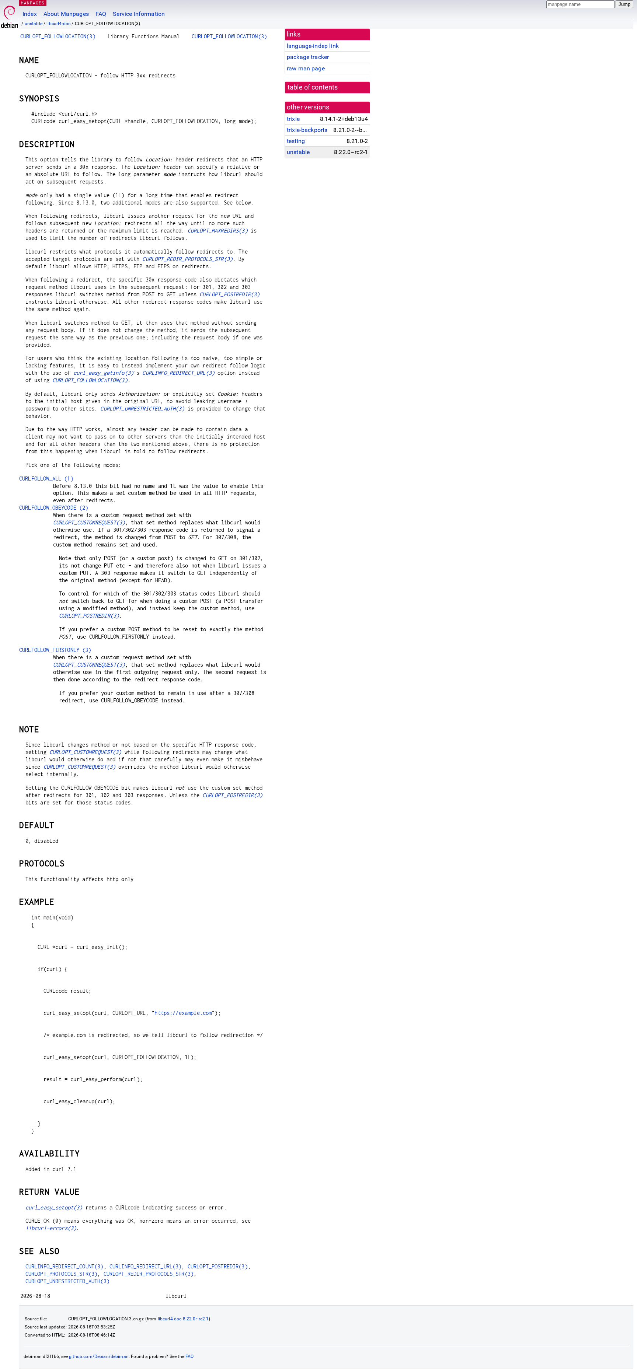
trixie (293, 118)
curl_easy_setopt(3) (54, 1207)
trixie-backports (307, 129)
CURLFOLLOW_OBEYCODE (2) (53, 507)
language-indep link (313, 45)
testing (296, 140)
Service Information (139, 13)
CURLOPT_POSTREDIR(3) (229, 294)
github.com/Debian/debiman (99, 1356)
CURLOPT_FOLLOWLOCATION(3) (57, 36)
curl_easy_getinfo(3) (103, 373)
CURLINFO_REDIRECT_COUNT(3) (64, 1266)
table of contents (313, 87)
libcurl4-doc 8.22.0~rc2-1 (183, 1318)
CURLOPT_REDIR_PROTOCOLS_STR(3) (187, 259)
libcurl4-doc (58, 23)
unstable (33, 23)
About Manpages (66, 13)
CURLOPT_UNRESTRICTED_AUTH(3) (142, 408)
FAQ (100, 13)
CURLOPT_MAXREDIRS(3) (218, 230)
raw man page (306, 68)
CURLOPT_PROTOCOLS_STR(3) (61, 1274)
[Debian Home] (9, 15)
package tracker (308, 56)
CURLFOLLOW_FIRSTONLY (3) (55, 650)
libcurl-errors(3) (51, 1228)
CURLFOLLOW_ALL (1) (46, 478)
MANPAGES (33, 2)
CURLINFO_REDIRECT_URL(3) (178, 373)
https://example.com (183, 1013)
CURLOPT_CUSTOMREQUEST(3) (89, 522)
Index (29, 13)
